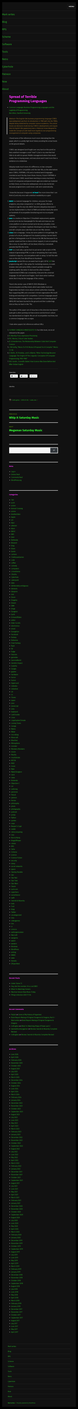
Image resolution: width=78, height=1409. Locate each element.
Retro (5, 59)
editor (13, 620)
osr (12, 786)
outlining (14, 789)
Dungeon (14, 612)
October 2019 (16, 1246)
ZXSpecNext (15, 964)
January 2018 (15, 1306)
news (13, 778)
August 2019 (15, 1252)
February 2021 (16, 1200)
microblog (14, 735)
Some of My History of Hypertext (29, 1015)
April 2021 (14, 1195)
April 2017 (14, 1332)
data (12, 583)
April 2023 (14, 1126)
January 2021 (15, 1203)
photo (13, 806)
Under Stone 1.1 (16, 983)
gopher (13, 672)
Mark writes (8, 14)
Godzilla (14, 666)
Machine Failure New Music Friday (23, 992)
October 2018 (16, 1281)
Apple (13, 517)
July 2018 (14, 1289)
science (14, 855)
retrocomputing (16, 832)
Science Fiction (16, 858)
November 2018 (17, 1278)
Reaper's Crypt (16, 826)
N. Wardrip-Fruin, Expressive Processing (23, 336)
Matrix (13, 729)
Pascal (13, 795)
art (12, 520)
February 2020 (16, 1235)
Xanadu (14, 961)
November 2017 (16, 1312)
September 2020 (17, 1215)
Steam (13, 886)
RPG (4, 29)
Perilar (13, 800)
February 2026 (16, 1060)
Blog (4, 21)
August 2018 (15, 1286)
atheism (14, 526)
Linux (13, 717)
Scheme (6, 36)
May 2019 (14, 1260)
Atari (13, 523)
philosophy (15, 803)
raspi (13, 823)
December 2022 (16, 1137)
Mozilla (13, 755)
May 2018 (14, 1295)
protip (13, 815)
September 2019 (17, 1249)
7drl (12, 500)
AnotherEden (15, 514)
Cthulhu (14, 574)
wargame (14, 938)
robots (13, 843)
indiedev (14, 686)
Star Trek (14, 881)
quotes (13, 821)
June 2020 (14, 1223)
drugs (13, 609)
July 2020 (14, 1220)
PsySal (13, 1015)
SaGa (13, 849)
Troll (12, 906)
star (35, 400)
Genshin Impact (16, 663)
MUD (12, 763)
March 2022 (15, 1163)
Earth (13, 614)
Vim (12, 924)
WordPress (15, 949)
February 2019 (16, 1269)
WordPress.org (16, 480)
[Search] (53, 450)
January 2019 (15, 1272)
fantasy (13, 637)
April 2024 (14, 1092)
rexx (12, 835)
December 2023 (16, 1103)
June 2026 (14, 1054)
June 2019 (14, 1258)
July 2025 (14, 1072)
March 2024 (15, 1094)
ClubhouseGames (17, 557)
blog (12, 546)
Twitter (13, 912)
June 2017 (14, 1326)
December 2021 (16, 1172)
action (13, 506)
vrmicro (14, 929)
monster (14, 746)
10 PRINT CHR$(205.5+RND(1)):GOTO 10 (22, 330)
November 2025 (17, 1063)
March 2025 (15, 1077)
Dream (13, 603)
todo (12, 904)
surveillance (15, 895)
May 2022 (14, 1157)
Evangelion (15, 632)
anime (13, 511)
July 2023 (14, 1117)
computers (15, 569)
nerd (13, 775)
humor (13, 680)
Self (50, 261)
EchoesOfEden (16, 617)
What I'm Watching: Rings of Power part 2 (35, 1026)
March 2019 (15, 1266)
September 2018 (17, 1283)
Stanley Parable (17, 872)
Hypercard (15, 683)
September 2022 (17, 1146)
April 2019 (14, 1263)
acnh (13, 503)
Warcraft (14, 935)
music (13, 766)
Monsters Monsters (18, 749)
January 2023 (15, 1135)
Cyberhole (7, 66)
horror (13, 677)
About (5, 89)
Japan (13, 700)
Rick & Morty (15, 838)
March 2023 (15, 1129)
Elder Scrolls (15, 623)
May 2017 (14, 1329)
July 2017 (14, 1323)
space (13, 869)
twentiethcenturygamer (19, 1029)
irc (12, 695)
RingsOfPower (16, 841)
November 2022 (17, 1140)
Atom (13, 529)
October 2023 (16, 1109)
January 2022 (15, 1169)
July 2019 (14, 1255)
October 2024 (16, 1083)
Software (7, 44)
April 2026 (14, 1057)
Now (4, 81)
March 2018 (15, 1301)
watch (13, 941)
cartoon (14, 554)
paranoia (14, 792)
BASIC (13, 531)
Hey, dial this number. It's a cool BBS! (24, 986)
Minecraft (14, 737)
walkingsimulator (17, 932)
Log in (13, 472)
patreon (14, 798)
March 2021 (15, 1197)
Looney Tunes (16, 723)
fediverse (14, 640)
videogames (15, 921)
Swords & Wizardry (18, 901)
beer (13, 537)
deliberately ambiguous (19, 586)
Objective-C (15, 783)
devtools (14, 589)
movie (13, 752)
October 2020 (16, 1212)
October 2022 (16, 1143)
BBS (12, 534)
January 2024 (15, 1100)
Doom (13, 597)
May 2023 (14, 1123)
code (31, 400)
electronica (15, 626)
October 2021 (16, 1177)
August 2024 (15, 1086)
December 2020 (17, 1206)
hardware (14, 675)
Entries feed (15, 474)
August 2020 (15, 1218)
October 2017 (16, 1315)
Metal (13, 732)
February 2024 (16, 1097)
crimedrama (15, 571)
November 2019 (16, 1243)
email (13, 629)
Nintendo (14, 780)
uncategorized (16, 915)
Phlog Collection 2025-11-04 (21, 995)
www (13, 958)
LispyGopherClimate (18, 720)
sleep (13, 863)
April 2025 (14, 1074)
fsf (12, 649)
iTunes (13, 697)
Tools (5, 51)
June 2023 (14, 1120)
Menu (71, 6)
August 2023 (15, 1114)
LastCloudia (15, 715)
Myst (12, 769)
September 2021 (17, 1180)
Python (13, 818)
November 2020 (17, 1209)
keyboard (14, 712)
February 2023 (16, 1132)
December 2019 (16, 1240)
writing (13, 952)
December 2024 (16, 1080)
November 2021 (16, 1175)
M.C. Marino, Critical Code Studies (21, 339)
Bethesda (14, 540)
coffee (13, 563)
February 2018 (16, 1303)
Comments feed (17, 477)
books (13, 551)
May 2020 (14, 1226)
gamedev (14, 657)
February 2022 (16, 1166)
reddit (13, 829)
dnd (12, 594)
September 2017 (17, 1318)
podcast (14, 812)
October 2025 (16, 1066)
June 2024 (14, 1089)
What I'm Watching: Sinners (20, 989)
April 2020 (14, 1229)
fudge (13, 652)
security (14, 861)
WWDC (13, 955)
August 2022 (15, 1149)
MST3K (13, 760)
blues (13, 549)
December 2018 (16, 1275)
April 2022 (14, 1160)
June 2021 (14, 1189)
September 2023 (17, 1112)
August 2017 (15, 1321)
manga (13, 726)
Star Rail (14, 878)
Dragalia (14, 600)
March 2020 (15, 1232)
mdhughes (15, 400)
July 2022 (14, 1152)
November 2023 (17, 1106)
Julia (12, 709)
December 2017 (16, 1309)
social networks (16, 866)
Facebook (14, 634)
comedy (14, 566)
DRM (12, 606)
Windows (14, 946)
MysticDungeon (16, 772)
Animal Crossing (17, 508)
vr (12, 926)
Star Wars (14, 883)
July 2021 (14, 1186)
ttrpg (13, 909)
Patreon (6, 74)
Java (12, 703)
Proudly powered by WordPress (26, 1403)
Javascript (14, 706)
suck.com (14, 889)
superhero (15, 892)
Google (13, 669)
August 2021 (15, 1183)
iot (12, 692)
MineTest (14, 740)
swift (12, 898)
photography (15, 809)
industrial (14, 689)
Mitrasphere (15, 743)
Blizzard (14, 543)
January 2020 (16, 1238)
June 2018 (14, 1292)
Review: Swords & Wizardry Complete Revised (37, 1035)
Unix (12, 918)
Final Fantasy (16, 643)
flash (13, 646)
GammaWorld (16, 660)
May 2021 (14, 1192)
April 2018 (14, 1298)
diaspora (14, 591)
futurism (14, 654)
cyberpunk (15, 580)
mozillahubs (15, 758)
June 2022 (14, 1155)
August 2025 (15, 1069)
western (14, 944)
